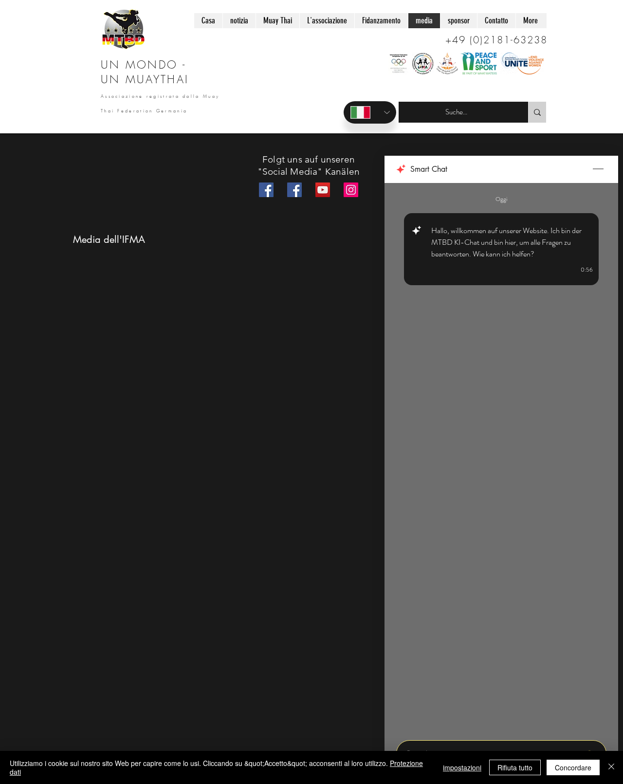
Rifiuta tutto (514, 767)
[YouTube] (322, 189)
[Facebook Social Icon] (266, 189)
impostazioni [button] (462, 767)
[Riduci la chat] (598, 169)
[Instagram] (351, 189)
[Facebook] (294, 189)
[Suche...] (537, 112)
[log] (501, 458)
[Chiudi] (611, 767)
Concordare (573, 767)
